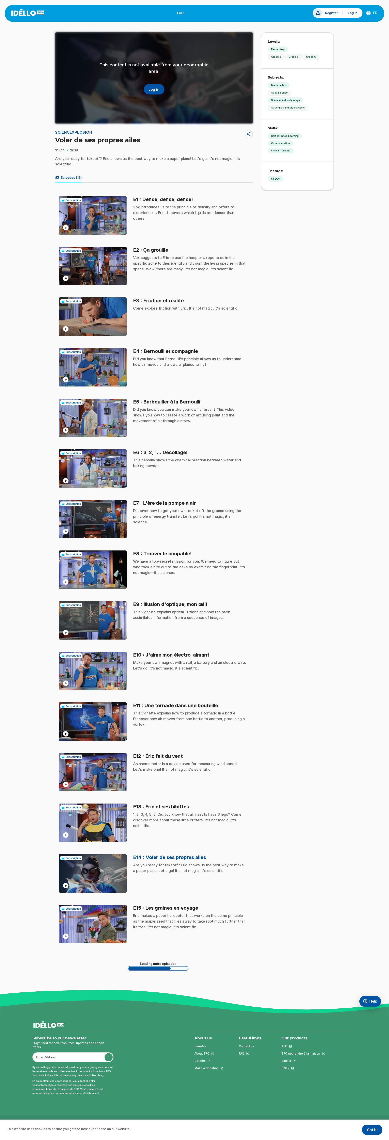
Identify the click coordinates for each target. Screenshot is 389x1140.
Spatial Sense (279, 92)
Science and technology (285, 100)
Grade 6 (311, 56)
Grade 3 (276, 56)
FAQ (182, 13)
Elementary (278, 49)
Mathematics (278, 85)
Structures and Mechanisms (288, 107)
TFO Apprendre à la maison (300, 1053)
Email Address (44, 1059)
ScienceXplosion (73, 132)
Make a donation (206, 1068)
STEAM (275, 178)
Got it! (372, 1130)
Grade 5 (293, 56)
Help (372, 1002)
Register (331, 13)
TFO (300, 1046)
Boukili (300, 1060)
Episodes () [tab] (68, 177)
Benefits (200, 1046)
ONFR (300, 1068)
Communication (280, 143)
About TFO (206, 1053)
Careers (206, 1060)
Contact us (246, 1046)
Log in (352, 13)
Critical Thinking (280, 150)
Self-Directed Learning (285, 135)
